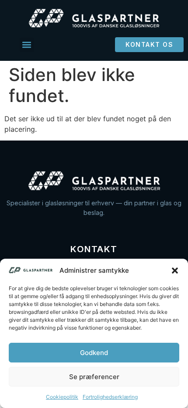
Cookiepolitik (62, 397)
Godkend (94, 352)
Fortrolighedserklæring (110, 397)
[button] (175, 270)
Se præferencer (94, 377)
